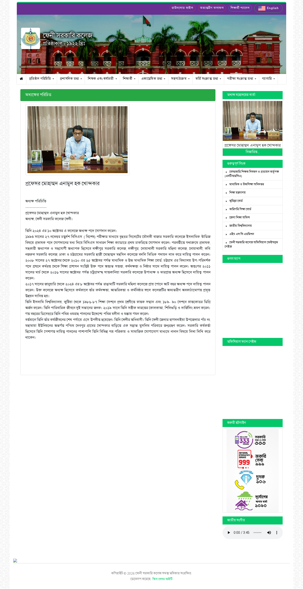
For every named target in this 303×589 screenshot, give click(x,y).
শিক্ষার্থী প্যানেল (240, 8)
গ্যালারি (267, 79)
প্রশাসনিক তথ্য (70, 79)
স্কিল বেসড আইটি (162, 579)
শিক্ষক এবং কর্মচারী (101, 79)
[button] (268, 8)
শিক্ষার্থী (128, 79)
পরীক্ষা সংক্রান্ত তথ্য (240, 79)
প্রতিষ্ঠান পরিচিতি (40, 79)
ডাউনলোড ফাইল (182, 8)
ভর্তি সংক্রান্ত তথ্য (207, 79)
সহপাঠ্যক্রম (179, 79)
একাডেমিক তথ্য (152, 79)
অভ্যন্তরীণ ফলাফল (212, 8)
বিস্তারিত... (252, 152)
